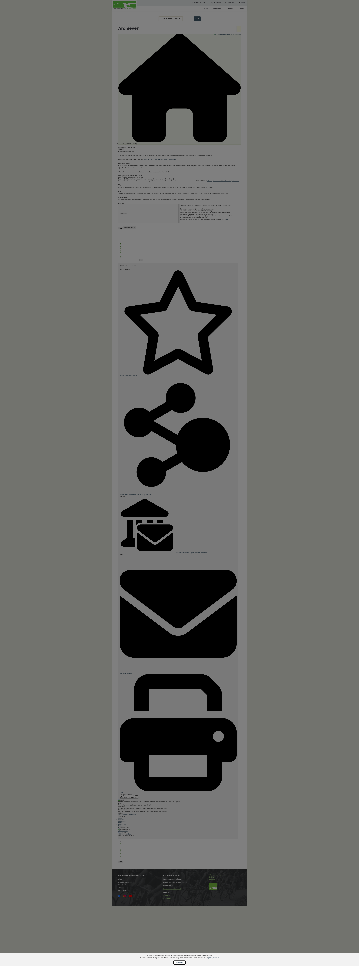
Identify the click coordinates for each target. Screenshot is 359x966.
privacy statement (213, 958)
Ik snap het (179, 962)
